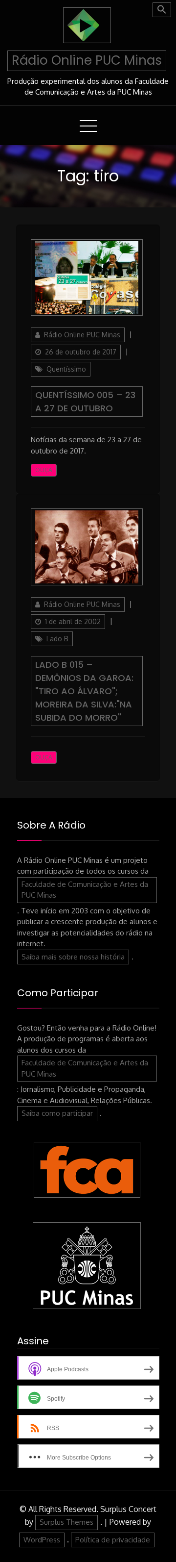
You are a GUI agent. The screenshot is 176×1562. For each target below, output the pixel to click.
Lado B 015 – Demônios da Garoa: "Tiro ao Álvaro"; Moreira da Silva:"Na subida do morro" (84, 691)
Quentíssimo (66, 369)
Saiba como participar (57, 1113)
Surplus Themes (66, 1522)
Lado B (57, 638)
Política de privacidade (112, 1539)
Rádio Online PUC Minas (87, 60)
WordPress (41, 1539)
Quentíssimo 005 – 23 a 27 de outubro (85, 401)
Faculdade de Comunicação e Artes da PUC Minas (85, 890)
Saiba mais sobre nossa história (73, 956)
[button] (162, 9)
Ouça (43, 470)
